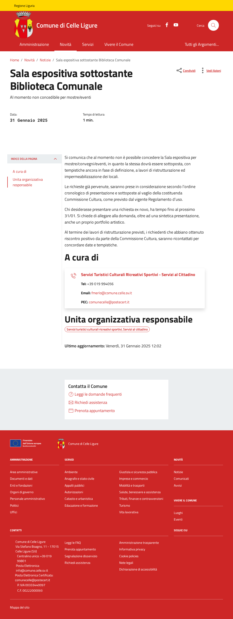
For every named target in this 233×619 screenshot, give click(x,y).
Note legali (126, 562)
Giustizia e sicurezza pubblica (138, 472)
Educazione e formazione (81, 505)
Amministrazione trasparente (139, 542)
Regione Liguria (24, 5)
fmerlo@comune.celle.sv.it (111, 293)
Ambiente (71, 472)
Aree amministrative (24, 472)
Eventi (178, 519)
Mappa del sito (19, 607)
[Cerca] (213, 25)
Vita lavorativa (128, 512)
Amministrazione (34, 44)
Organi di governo (21, 492)
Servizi (88, 44)
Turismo (124, 505)
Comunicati (181, 478)
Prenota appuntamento (80, 549)
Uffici (13, 512)
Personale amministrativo (27, 498)
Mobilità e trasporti (131, 485)
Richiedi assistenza (77, 562)
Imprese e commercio (133, 478)
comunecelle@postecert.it (109, 302)
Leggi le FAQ (73, 542)
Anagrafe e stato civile (79, 478)
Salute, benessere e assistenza (140, 492)
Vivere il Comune (118, 44)
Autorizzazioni (74, 492)
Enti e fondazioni (21, 485)
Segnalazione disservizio (81, 556)
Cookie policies (129, 556)
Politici (14, 505)
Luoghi (178, 512)
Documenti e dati (21, 478)
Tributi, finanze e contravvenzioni (141, 498)
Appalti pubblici (74, 485)
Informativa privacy (132, 549)
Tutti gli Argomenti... (202, 44)
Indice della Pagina (24, 159)
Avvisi (178, 485)
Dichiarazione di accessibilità (138, 569)
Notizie (178, 472)
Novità (65, 44)
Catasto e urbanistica (79, 498)
